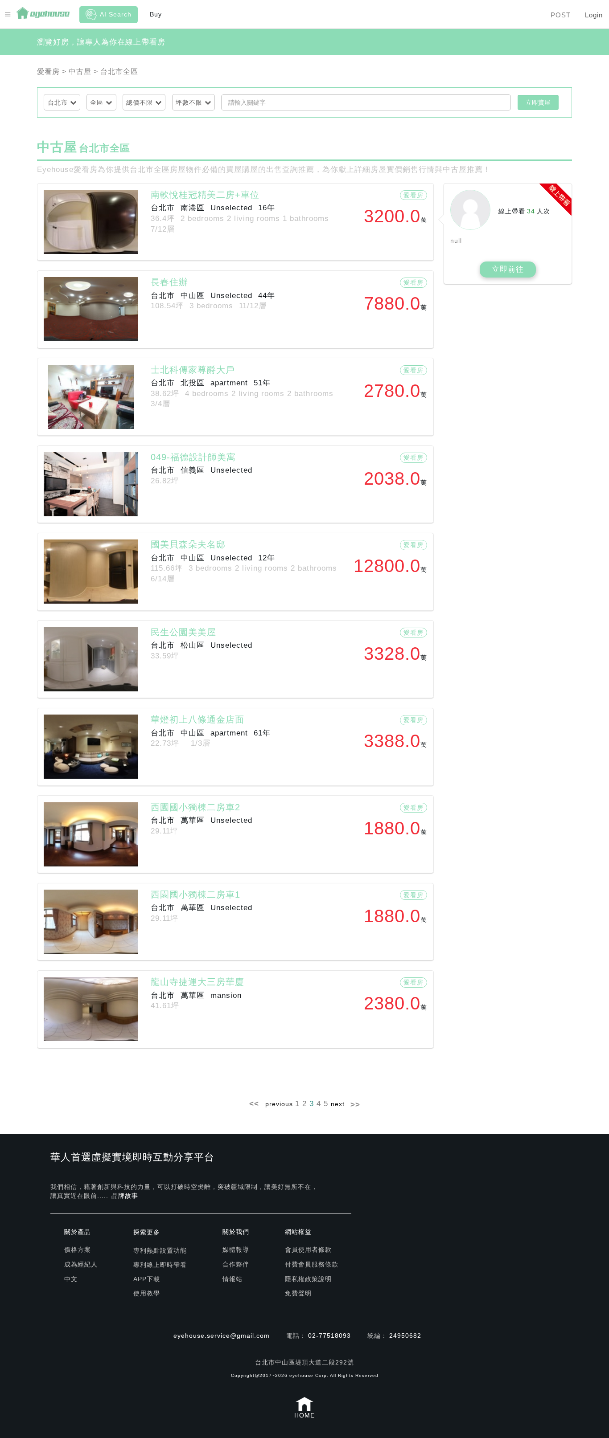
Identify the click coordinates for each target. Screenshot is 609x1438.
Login (594, 15)
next (338, 1103)
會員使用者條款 (308, 1249)
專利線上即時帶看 (160, 1264)
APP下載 (146, 1279)
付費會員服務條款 (311, 1264)
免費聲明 (298, 1293)
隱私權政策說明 (308, 1279)
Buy (156, 14)
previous (279, 1103)
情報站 (232, 1279)
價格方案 (77, 1249)
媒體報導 (235, 1249)
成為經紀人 (81, 1264)
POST (561, 15)
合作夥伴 (235, 1264)
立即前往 (508, 269)
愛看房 (48, 71)
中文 (71, 1279)
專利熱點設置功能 (160, 1250)
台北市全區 (119, 71)
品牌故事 (124, 1195)
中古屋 (80, 71)
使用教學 (146, 1293)
